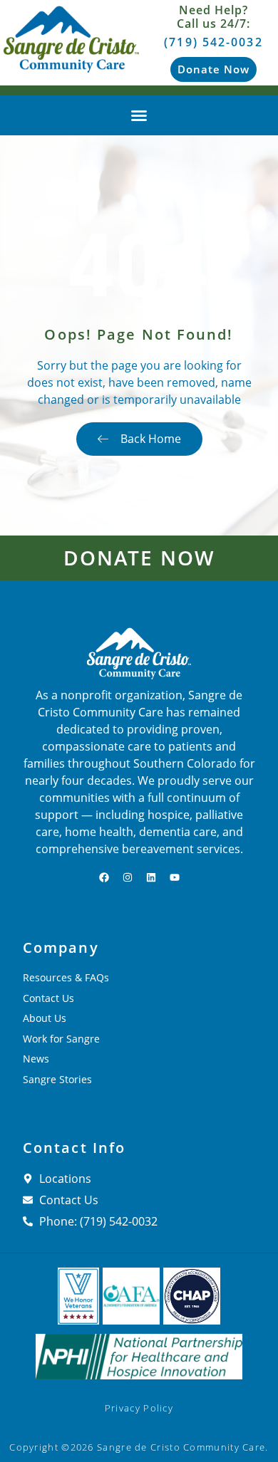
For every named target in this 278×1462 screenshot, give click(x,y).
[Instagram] (128, 877)
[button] (139, 115)
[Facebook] (104, 877)
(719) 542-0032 (213, 42)
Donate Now (139, 557)
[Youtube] (175, 877)
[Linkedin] (151, 877)
